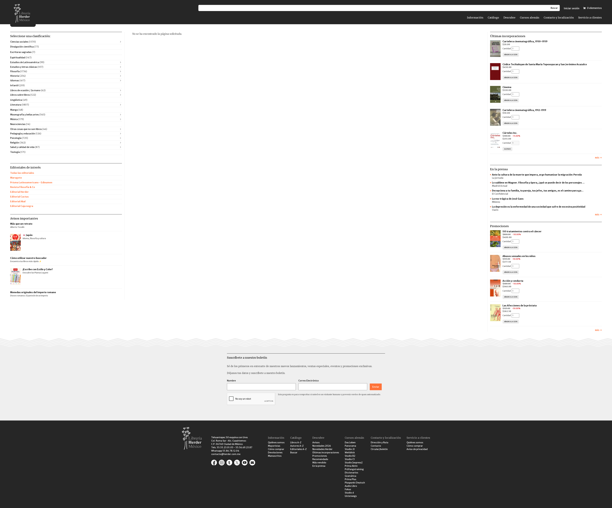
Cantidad (507, 48)
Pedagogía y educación (25, 133)
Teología (17, 152)
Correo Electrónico (308, 380)
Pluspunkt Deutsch (355, 482)
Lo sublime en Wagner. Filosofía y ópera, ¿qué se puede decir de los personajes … (538, 182)
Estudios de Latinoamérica (27, 62)
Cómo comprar (276, 449)
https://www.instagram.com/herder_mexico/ (222, 462)
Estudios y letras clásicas (26, 67)
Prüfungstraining (354, 469)
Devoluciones (275, 452)
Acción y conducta (513, 280)
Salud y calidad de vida (25, 147)
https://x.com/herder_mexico (237, 462)
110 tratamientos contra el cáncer (522, 231)
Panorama (350, 445)
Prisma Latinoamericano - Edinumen (31, 182)
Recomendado (320, 459)
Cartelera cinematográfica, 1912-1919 (524, 110)
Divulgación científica (24, 46)
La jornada (497, 177)
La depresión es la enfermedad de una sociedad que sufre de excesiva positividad (538, 206)
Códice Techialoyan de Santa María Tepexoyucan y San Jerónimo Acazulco (545, 64)
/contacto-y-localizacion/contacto (252, 462)
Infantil (17, 85)
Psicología (19, 138)
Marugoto (16, 177)
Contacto (376, 445)
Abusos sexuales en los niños (519, 256)
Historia (18, 75)
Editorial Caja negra (21, 206)
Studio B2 (350, 455)
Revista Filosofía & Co (22, 187)
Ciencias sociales (23, 41)
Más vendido (319, 462)
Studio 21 (350, 449)
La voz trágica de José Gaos (508, 198)
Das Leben (350, 442)
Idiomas (17, 80)
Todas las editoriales (22, 173)
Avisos (316, 442)
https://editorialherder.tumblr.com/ (229, 462)
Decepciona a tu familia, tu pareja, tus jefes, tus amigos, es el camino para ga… (537, 190)
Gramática (350, 476)
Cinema (507, 87)
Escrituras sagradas (22, 52)
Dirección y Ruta (379, 442)
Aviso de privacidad (417, 449)
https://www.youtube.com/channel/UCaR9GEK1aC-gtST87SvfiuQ (245, 462)
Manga (16, 109)
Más (597, 158)
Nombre (231, 380)
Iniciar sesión (571, 8)
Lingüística (18, 100)
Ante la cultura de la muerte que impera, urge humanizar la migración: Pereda (537, 174)
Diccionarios (351, 472)
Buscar (293, 452)
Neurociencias (20, 124)
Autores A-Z (297, 445)
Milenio (496, 202)
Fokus (348, 489)
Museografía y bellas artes (27, 114)
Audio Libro (351, 486)
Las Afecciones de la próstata (520, 305)
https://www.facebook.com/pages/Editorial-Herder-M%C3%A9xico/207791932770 (214, 462)
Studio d (349, 492)
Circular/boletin (379, 449)
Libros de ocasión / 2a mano (27, 90)
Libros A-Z (295, 442)
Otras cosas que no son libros (28, 129)
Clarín (495, 209)
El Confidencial (500, 193)
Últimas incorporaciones (325, 452)
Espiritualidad (20, 57)
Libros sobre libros (23, 94)
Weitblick (350, 452)
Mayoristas (274, 445)
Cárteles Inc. (510, 133)
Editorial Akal (18, 201)
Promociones (319, 455)
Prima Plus (350, 479)
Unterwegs (351, 496)
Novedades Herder (322, 449)
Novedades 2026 (321, 445)
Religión (18, 142)
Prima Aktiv (351, 465)
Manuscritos (274, 455)
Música (17, 119)
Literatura (19, 104)
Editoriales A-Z (298, 449)
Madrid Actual (499, 185)
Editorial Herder (19, 191)
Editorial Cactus (19, 196)
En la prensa (318, 465)
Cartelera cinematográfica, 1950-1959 (525, 41)
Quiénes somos (276, 442)
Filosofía (18, 71)
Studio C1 (350, 459)
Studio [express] (353, 462)
